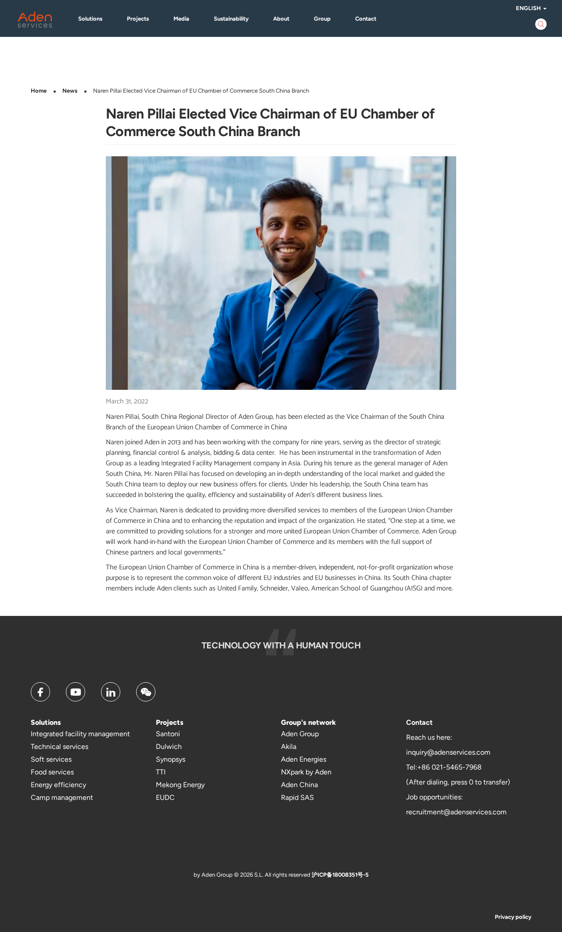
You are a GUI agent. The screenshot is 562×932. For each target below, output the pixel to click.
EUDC (165, 797)
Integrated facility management (80, 734)
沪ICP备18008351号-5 (340, 874)
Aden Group (300, 734)
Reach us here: (429, 737)
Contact (365, 18)
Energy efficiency (58, 785)
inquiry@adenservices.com (448, 752)
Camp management (62, 797)
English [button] (529, 8)
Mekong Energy (180, 785)
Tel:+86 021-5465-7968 (444, 767)
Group (322, 18)
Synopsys (170, 759)
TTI (161, 772)
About (281, 18)
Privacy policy (513, 917)
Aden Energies (303, 759)
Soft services (51, 759)
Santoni (168, 734)
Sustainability (231, 18)
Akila (288, 746)
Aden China (299, 785)
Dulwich (169, 746)
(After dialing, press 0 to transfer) (458, 782)
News (69, 90)
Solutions (90, 18)
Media (181, 18)
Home (39, 90)
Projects (138, 18)
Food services (52, 772)
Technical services (59, 746)
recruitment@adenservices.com (456, 812)
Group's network (308, 722)
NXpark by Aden (306, 772)
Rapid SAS (297, 797)
